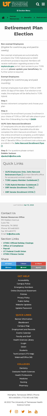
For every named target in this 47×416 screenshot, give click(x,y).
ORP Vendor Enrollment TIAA (18, 187)
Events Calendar (23, 333)
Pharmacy (23, 386)
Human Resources (14, 17)
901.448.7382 (32, 398)
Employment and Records (23, 329)
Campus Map (23, 326)
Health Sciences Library (23, 340)
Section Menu (24, 11)
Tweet (11, 264)
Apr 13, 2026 (29, 205)
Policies (23, 294)
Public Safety (23, 301)
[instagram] (16, 412)
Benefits (28, 17)
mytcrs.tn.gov (7, 66)
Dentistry (23, 368)
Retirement (42, 17)
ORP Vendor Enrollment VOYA (19, 192)
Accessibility (23, 280)
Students (23, 350)
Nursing (23, 382)
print (39, 267)
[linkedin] (29, 412)
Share (26, 264)
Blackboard (23, 322)
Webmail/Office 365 (23, 357)
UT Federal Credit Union (14, 251)
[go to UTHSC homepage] (2, 17)
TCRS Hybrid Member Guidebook (21, 185)
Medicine (23, 379)
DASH (33, 119)
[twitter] (23, 412)
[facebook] (10, 412)
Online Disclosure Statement (23, 291)
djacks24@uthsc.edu (11, 156)
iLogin (23, 343)
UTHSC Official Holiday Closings (18, 243)
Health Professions (23, 375)
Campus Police (23, 284)
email (24, 267)
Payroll (6, 248)
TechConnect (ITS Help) (23, 354)
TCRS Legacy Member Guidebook (21, 180)
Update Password (23, 308)
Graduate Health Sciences (23, 372)
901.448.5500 (14, 398)
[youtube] (36, 412)
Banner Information (23, 319)
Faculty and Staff (23, 336)
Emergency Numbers (23, 287)
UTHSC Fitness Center (13, 254)
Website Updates (23, 305)
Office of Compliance (13, 246)
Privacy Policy (23, 298)
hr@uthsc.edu (13, 234)
